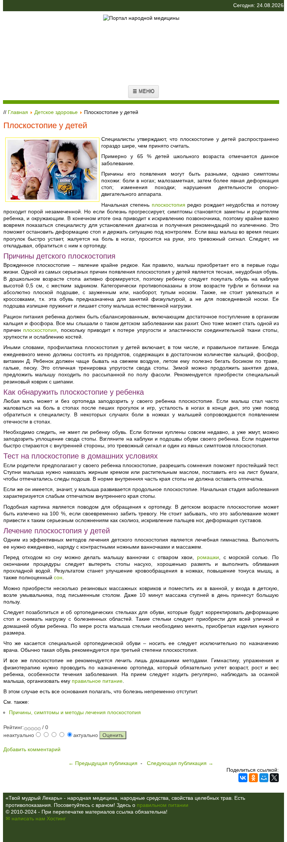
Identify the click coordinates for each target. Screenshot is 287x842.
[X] (274, 777)
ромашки (208, 557)
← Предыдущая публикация (103, 763)
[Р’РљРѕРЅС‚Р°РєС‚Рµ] (242, 777)
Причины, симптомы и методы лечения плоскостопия (75, 712)
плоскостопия (168, 205)
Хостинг (56, 818)
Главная (18, 112)
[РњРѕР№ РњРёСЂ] (263, 777)
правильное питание (97, 681)
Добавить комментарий (32, 749)
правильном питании (162, 805)
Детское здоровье (56, 112)
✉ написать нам (25, 818)
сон (58, 577)
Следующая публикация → (180, 763)
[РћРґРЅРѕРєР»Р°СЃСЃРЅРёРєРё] (253, 777)
